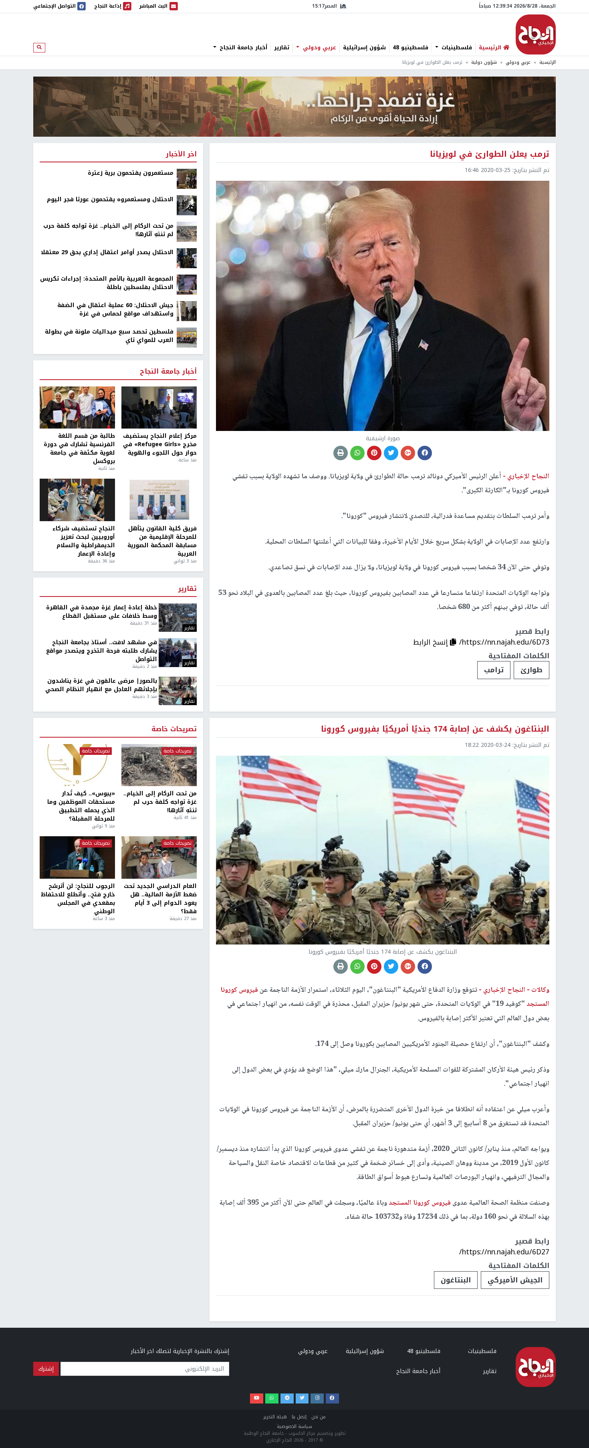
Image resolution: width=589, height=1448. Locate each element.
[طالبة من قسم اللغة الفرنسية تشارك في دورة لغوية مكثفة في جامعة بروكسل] (77, 407)
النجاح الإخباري (536, 34)
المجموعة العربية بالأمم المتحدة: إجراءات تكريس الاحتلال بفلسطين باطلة (106, 283)
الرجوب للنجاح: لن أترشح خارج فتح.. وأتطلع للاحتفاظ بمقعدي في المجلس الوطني (78, 899)
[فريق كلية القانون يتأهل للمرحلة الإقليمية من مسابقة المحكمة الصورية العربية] (159, 500)
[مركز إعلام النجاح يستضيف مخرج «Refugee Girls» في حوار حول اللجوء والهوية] (159, 407)
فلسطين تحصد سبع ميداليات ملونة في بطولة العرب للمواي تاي (109, 336)
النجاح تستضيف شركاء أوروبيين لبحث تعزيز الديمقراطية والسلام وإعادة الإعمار (83, 541)
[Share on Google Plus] (408, 453)
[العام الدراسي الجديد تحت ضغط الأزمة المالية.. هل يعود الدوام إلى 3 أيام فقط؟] (159, 857)
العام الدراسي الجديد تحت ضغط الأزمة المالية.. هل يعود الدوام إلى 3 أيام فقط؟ (160, 899)
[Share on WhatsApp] (357, 453)
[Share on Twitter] (391, 453)
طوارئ (531, 670)
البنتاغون (456, 1280)
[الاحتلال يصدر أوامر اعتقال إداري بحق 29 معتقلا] (187, 258)
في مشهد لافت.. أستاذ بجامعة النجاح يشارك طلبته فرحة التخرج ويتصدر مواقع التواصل (101, 650)
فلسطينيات (456, 48)
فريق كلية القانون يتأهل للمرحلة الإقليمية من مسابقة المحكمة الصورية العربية (162, 541)
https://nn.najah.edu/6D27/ (504, 1252)
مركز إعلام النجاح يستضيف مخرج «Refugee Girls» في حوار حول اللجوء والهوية (160, 444)
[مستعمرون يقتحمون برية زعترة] (187, 178)
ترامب (494, 670)
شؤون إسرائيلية (364, 48)
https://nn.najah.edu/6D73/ (504, 642)
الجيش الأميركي (515, 1280)
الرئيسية (547, 62)
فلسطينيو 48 (410, 48)
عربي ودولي (318, 48)
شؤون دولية (484, 62)
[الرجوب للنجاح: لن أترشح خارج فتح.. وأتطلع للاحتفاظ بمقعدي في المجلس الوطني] (77, 857)
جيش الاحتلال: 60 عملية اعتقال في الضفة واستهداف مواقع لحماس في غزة (115, 309)
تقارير (281, 48)
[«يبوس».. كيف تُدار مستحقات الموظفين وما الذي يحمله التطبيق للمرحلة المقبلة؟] (77, 765)
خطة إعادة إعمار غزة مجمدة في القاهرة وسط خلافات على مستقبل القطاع (101, 611)
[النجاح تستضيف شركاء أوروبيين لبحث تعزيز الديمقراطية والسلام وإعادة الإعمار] (77, 500)
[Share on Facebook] (425, 453)
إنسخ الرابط (431, 642)
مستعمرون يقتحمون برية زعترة (130, 173)
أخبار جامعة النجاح (242, 48)
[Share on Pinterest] (374, 453)
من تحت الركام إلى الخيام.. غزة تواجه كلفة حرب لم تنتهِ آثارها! (108, 230)
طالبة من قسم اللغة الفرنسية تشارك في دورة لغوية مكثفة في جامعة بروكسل (79, 448)
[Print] (340, 453)
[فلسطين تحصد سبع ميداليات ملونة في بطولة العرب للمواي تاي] (187, 337)
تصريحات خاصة (174, 729)
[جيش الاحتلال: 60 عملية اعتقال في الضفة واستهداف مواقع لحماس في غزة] (187, 310)
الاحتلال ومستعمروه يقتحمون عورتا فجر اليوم (110, 199)
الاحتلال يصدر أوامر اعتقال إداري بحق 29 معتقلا (107, 252)
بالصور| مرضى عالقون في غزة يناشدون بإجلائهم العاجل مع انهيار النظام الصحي (101, 685)
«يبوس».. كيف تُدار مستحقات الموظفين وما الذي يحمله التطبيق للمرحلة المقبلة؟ (81, 806)
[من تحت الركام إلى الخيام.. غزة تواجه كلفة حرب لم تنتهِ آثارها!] (187, 231)
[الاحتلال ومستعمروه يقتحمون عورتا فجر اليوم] (187, 205)
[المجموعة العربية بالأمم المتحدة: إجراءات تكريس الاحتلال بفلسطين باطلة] (187, 284)
